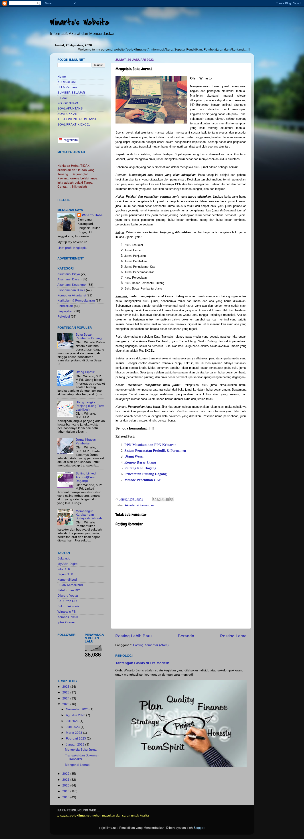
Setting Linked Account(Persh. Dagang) (86, 477)
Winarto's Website (79, 22)
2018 (66, 797)
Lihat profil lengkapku (72, 247)
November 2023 (77, 709)
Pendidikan (65, 306)
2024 (66, 698)
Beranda (186, 636)
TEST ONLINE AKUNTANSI (76, 119)
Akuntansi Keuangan (139, 505)
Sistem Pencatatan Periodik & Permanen (155, 450)
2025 (66, 692)
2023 (66, 704)
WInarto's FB (66, 611)
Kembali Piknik (67, 617)
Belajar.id (63, 558)
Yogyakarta (70, 140)
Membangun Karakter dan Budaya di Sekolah (89, 514)
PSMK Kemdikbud (70, 585)
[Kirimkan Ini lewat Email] (154, 499)
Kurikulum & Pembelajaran (76, 300)
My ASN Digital (67, 563)
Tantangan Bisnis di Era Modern (142, 663)
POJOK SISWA (67, 103)
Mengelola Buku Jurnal (81, 749)
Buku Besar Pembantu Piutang (89, 336)
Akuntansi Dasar (69, 279)
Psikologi (63, 316)
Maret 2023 (74, 732)
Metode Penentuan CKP (142, 480)
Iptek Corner (66, 622)
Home (61, 76)
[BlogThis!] (159, 499)
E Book (62, 98)
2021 (66, 779)
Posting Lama (233, 636)
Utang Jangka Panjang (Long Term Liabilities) (90, 406)
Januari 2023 (75, 744)
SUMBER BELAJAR (71, 92)
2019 (66, 791)
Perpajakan (65, 311)
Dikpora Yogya (67, 595)
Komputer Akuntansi (71, 295)
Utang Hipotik (85, 372)
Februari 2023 (76, 738)
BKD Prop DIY (67, 601)
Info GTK (63, 569)
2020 (66, 785)
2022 (66, 773)
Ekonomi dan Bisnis (71, 290)
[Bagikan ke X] (163, 499)
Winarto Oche (92, 215)
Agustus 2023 (76, 715)
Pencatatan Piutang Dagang (145, 474)
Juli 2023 (72, 721)
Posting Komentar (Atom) (151, 645)
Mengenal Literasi (77, 764)
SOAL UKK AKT (68, 114)
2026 (66, 686)
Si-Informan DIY (68, 590)
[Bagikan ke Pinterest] (171, 499)
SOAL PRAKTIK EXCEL (73, 124)
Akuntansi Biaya (68, 274)
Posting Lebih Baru (133, 636)
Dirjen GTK (65, 574)
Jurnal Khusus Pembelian (86, 441)
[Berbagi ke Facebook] (167, 499)
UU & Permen (67, 87)
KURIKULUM (66, 82)
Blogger (199, 827)
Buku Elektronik (68, 606)
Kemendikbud (67, 579)
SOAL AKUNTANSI (70, 108)
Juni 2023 (73, 727)
